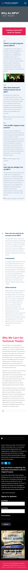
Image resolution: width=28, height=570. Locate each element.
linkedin (9, 463)
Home (4, 15)
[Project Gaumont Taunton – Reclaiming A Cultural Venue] (10, 3)
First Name (4, 500)
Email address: (5, 515)
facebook (2, 463)
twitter (6, 463)
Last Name (4, 508)
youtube (12, 463)
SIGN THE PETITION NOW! (8, 493)
